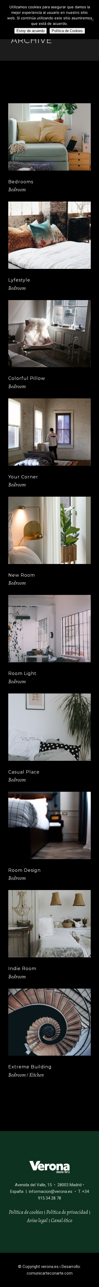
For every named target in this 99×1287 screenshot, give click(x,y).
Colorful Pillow (26, 378)
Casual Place (24, 772)
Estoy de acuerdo (30, 31)
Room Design (24, 870)
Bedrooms (20, 181)
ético (67, 1220)
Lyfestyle (19, 280)
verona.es (50, 1266)
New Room (21, 575)
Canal (57, 1220)
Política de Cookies (67, 31)
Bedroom (17, 189)
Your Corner (23, 477)
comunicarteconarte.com (50, 1273)
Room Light (22, 673)
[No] (92, 19)
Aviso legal (37, 1220)
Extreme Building (30, 1066)
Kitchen (36, 1075)
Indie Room (22, 968)
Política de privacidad (67, 1212)
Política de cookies (26, 1212)
